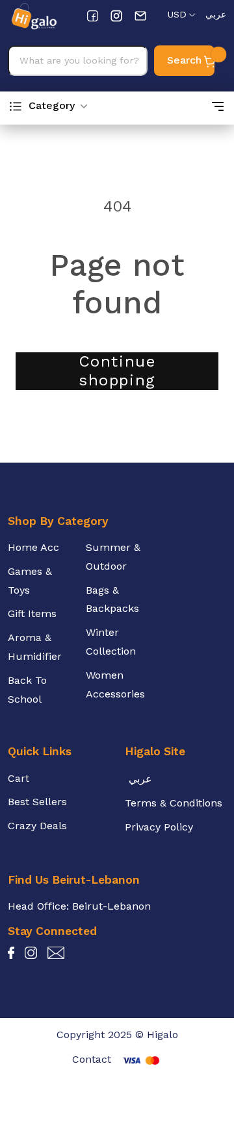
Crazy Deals (37, 825)
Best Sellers (37, 801)
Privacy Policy (159, 827)
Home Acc (33, 547)
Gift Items (32, 613)
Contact (91, 1059)
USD (177, 14)
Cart (18, 778)
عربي (215, 14)
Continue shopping (117, 370)
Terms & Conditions (173, 803)
